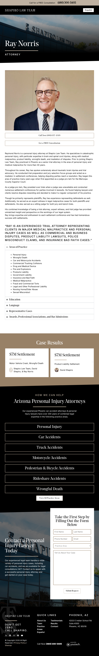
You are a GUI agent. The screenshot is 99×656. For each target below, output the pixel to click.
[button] (79, 10)
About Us (41, 620)
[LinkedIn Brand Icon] (10, 635)
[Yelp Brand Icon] (6, 635)
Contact (54, 626)
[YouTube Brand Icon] (22, 635)
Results (54, 623)
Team (39, 623)
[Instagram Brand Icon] (14, 635)
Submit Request (72, 591)
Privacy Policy (20, 643)
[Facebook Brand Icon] (18, 635)
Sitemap (8, 645)
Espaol (41, 632)
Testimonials (57, 620)
